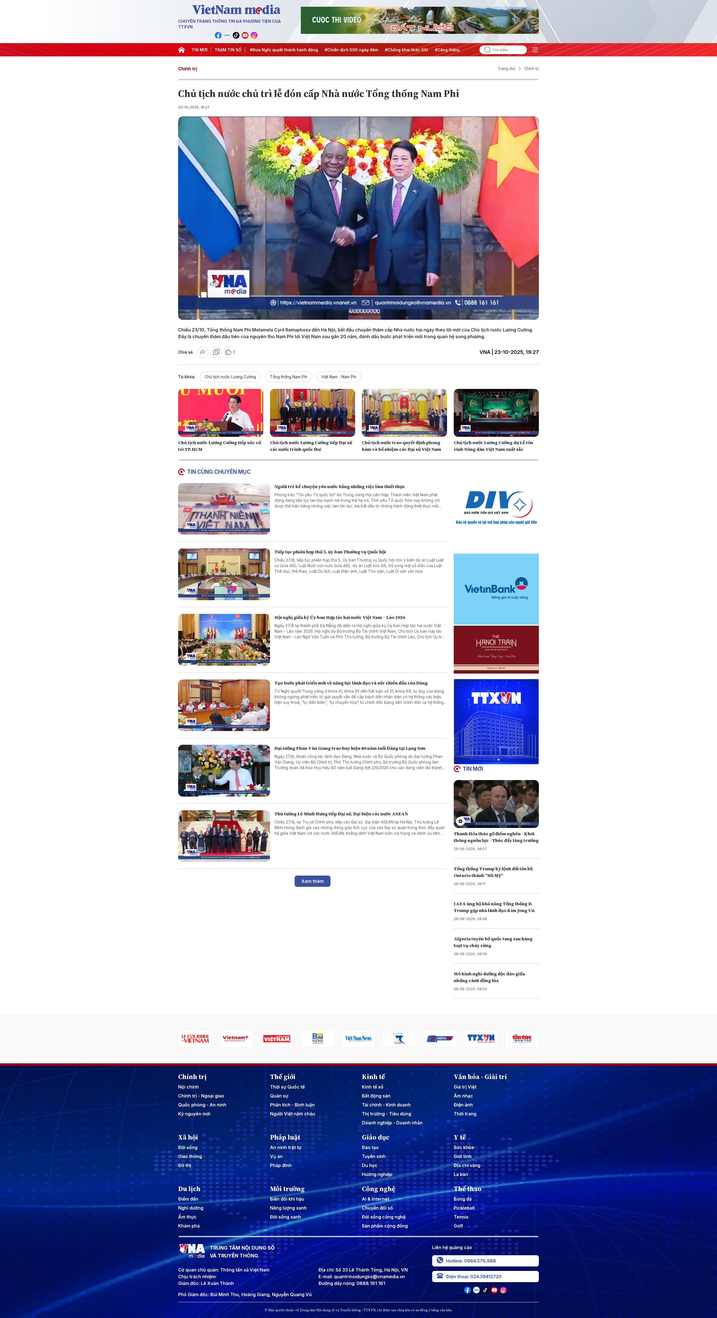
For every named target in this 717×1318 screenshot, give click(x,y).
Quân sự (279, 1096)
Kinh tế (373, 1076)
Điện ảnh (463, 1105)
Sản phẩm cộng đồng (385, 1226)
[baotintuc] (481, 1039)
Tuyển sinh (374, 1156)
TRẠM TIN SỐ (228, 49)
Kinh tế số (372, 1087)
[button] (494, 759)
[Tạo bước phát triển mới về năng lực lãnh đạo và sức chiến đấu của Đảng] (224, 705)
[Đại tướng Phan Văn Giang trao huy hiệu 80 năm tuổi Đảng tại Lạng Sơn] (224, 771)
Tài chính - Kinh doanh (386, 1105)
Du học (370, 1165)
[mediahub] (399, 1039)
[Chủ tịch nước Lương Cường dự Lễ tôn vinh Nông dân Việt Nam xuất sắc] (496, 413)
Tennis (461, 1217)
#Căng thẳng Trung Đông (394, 49)
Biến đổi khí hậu (287, 1199)
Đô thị (184, 1165)
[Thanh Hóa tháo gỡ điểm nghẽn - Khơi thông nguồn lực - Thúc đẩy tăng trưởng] (496, 804)
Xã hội (188, 1137)
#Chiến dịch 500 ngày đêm (285, 49)
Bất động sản (376, 1096)
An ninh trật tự (285, 1147)
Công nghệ (378, 1188)
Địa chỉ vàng (467, 1165)
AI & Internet (375, 1199)
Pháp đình (281, 1165)
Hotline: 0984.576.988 (471, 1261)
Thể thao (467, 1188)
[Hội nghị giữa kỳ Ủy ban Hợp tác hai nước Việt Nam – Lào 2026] (224, 640)
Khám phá (189, 1226)
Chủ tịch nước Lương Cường (230, 376)
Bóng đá (463, 1199)
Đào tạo (370, 1147)
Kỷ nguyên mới (194, 1114)
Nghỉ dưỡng (190, 1208)
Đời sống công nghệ (384, 1217)
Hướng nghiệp (377, 1174)
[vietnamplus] (195, 1039)
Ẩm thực (187, 1217)
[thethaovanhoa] (522, 1039)
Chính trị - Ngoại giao (201, 1096)
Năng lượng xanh (288, 1208)
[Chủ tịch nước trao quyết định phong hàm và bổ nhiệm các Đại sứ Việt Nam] (404, 413)
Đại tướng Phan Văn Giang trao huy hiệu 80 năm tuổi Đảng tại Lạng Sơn (349, 748)
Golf (458, 1226)
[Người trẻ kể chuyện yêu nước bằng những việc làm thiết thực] (224, 509)
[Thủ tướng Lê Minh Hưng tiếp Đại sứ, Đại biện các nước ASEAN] (224, 836)
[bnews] (277, 1039)
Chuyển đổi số (377, 1208)
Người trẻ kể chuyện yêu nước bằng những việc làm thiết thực (339, 486)
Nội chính (188, 1087)
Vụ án (276, 1156)
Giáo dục (376, 1137)
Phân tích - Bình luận (292, 1105)
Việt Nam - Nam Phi (338, 376)
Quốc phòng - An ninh (202, 1105)
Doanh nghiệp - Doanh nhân (392, 1123)
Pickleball (464, 1208)
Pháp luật (285, 1137)
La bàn (461, 1174)
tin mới (473, 768)
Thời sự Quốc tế (287, 1087)
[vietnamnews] (318, 1039)
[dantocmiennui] (358, 1039)
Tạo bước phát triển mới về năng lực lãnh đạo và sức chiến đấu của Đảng (351, 683)
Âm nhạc (463, 1096)
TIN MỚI (200, 49)
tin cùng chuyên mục (219, 471)
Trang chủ (506, 68)
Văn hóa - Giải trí (480, 1076)
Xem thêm (312, 881)
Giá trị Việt (465, 1087)
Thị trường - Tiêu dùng (386, 1114)
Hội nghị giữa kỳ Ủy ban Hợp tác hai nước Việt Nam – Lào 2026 (339, 617)
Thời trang (465, 1114)
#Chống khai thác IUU (340, 49)
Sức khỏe (464, 1147)
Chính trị (187, 68)
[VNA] (218, 35)
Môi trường (287, 1188)
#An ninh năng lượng (445, 49)
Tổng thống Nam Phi (288, 376)
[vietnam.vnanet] (236, 1039)
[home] (181, 50)
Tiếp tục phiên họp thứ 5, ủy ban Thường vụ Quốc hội (330, 552)
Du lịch (189, 1188)
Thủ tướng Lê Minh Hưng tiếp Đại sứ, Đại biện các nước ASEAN (341, 814)
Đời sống (187, 1147)
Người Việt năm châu (292, 1114)
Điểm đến (188, 1199)
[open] (535, 50)
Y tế (460, 1137)
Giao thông (190, 1156)
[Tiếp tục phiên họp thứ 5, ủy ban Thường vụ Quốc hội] (224, 574)
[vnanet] (440, 1039)
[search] (485, 49)
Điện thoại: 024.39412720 (474, 1276)
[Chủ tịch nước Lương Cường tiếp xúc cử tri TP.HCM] (220, 413)
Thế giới (282, 1076)
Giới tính (463, 1156)
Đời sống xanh (285, 1217)
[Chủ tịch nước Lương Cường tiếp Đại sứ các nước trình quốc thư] (312, 413)
